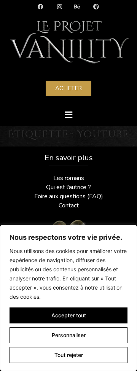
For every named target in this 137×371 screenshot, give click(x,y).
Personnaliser (69, 335)
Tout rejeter (68, 355)
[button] (68, 115)
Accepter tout (68, 315)
